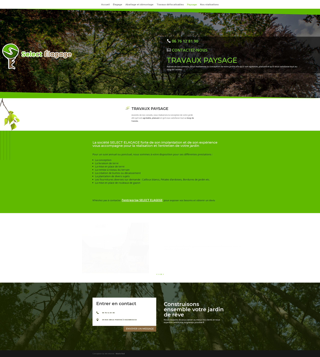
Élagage (117, 5)
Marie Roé (120, 353)
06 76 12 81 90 (185, 41)
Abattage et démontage (140, 5)
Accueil (105, 5)
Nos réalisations (209, 5)
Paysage (192, 5)
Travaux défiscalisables (170, 5)
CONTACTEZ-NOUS (189, 50)
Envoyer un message (140, 328)
